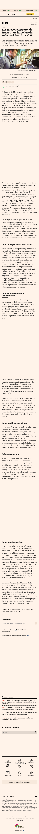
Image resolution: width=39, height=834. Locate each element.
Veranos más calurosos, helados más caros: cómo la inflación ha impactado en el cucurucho (19, 713)
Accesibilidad (19, 818)
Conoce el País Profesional (19, 782)
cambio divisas (19, 768)
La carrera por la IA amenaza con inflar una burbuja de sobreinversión (17, 719)
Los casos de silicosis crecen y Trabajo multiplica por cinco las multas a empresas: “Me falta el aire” (19, 708)
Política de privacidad (10, 818)
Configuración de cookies (28, 816)
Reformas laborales (20, 623)
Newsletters (31, 818)
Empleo (4, 27)
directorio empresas (31, 768)
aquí (28, 635)
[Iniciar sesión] (36, 14)
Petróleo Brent (29, 10)
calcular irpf (8, 762)
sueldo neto (31, 762)
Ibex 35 (4, 10)
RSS (27, 818)
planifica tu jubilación (7, 768)
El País (35, 18)
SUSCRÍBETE (30, 14)
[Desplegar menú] (3, 14)
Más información (6, 631)
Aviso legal (11, 816)
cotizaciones (8, 775)
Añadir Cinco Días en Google (11, 86)
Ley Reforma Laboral (7, 623)
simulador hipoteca (19, 762)
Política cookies (18, 816)
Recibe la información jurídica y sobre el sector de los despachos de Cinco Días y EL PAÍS (17, 610)
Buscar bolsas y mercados (10, 727)
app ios (19, 775)
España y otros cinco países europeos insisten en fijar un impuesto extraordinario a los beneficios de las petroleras (19, 702)
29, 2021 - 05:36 (21, 77)
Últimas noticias (7, 697)
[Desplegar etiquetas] (36, 623)
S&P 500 (16, 10)
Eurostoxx (9, 736)
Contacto (6, 816)
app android (31, 775)
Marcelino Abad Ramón (19, 75)
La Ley (32, 23)
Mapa (23, 818)
